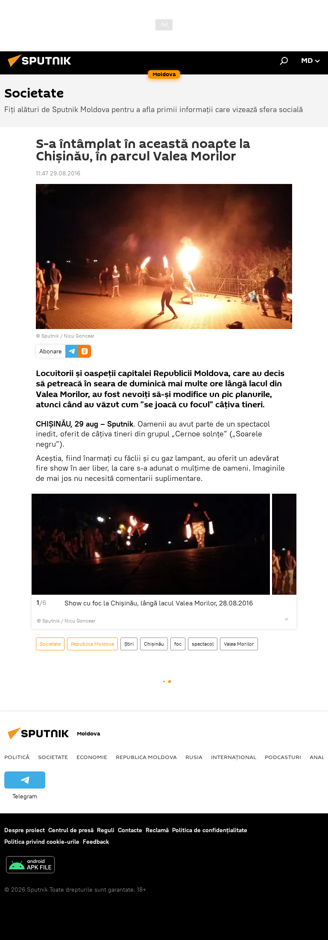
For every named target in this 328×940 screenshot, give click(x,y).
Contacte (130, 830)
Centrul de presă (71, 830)
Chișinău (154, 644)
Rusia (193, 757)
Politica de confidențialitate (209, 830)
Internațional (233, 757)
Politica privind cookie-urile (41, 841)
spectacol (203, 644)
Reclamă (157, 830)
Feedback (96, 841)
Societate (50, 644)
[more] (286, 619)
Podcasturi (283, 757)
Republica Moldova (92, 644)
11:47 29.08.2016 (58, 173)
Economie (91, 757)
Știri (129, 644)
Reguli (105, 830)
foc (178, 644)
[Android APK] (30, 865)
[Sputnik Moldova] (41, 68)
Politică (16, 757)
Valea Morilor (239, 644)
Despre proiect (24, 830)
